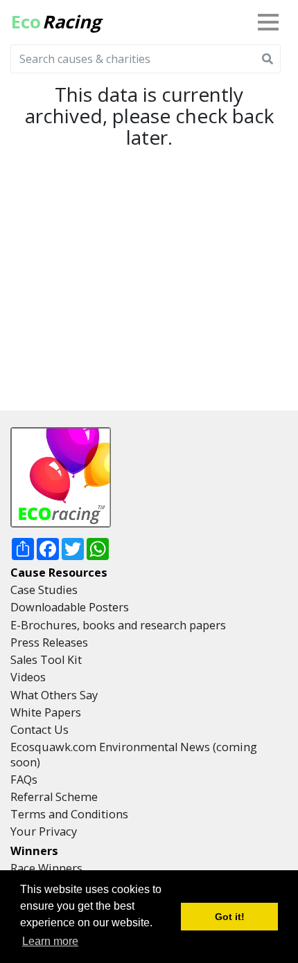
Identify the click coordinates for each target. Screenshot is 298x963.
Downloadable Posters (69, 607)
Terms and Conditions (69, 814)
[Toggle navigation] (271, 22)
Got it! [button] (230, 916)
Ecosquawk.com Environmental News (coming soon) (133, 754)
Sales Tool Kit (46, 659)
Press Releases (49, 642)
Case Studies (44, 589)
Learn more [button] (50, 941)
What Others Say (54, 695)
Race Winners (46, 868)
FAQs (23, 779)
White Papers (45, 712)
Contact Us (39, 729)
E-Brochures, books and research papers (118, 625)
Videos (28, 677)
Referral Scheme (54, 796)
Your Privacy (43, 831)
